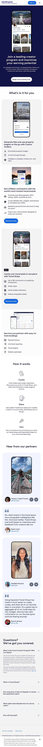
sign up (34, 671)
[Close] (40, 739)
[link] (7, 731)
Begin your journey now (21, 79)
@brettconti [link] (15, 531)
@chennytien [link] (15, 500)
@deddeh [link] (14, 585)
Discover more (11, 221)
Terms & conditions (7, 731)
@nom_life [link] (14, 623)
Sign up (32, 3)
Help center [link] (18, 731)
